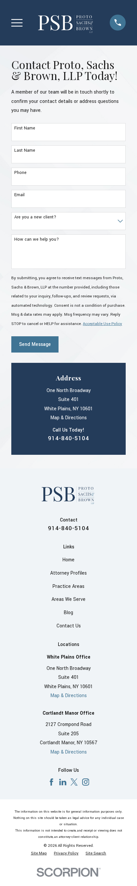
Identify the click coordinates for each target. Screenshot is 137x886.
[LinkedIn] (62, 781)
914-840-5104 (68, 438)
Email (19, 195)
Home (68, 560)
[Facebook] (51, 781)
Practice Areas (68, 586)
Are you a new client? (35, 217)
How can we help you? (36, 239)
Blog (68, 612)
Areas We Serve (68, 599)
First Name (24, 128)
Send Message (35, 344)
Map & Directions (69, 418)
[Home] (66, 22)
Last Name (24, 150)
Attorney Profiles (68, 573)
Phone (20, 173)
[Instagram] (85, 781)
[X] (73, 781)
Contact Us (69, 626)
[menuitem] (39, 853)
